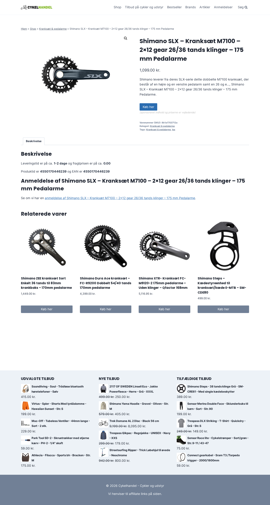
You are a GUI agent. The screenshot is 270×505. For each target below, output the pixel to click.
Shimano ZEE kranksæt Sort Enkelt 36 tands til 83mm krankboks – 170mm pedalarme (46, 283)
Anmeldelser (223, 7)
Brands (190, 7)
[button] (125, 38)
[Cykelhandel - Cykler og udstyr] (36, 7)
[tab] (34, 141)
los (173, 129)
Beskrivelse (34, 141)
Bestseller (174, 7)
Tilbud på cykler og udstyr (144, 7)
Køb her (148, 107)
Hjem (24, 28)
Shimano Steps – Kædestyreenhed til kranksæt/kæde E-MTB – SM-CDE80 (222, 285)
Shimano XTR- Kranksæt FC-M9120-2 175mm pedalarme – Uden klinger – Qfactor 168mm (163, 283)
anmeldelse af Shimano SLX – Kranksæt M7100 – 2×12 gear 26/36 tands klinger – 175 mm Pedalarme (120, 198)
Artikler (204, 7)
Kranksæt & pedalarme (53, 28)
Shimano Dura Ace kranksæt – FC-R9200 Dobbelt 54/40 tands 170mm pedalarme (105, 283)
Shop (117, 7)
